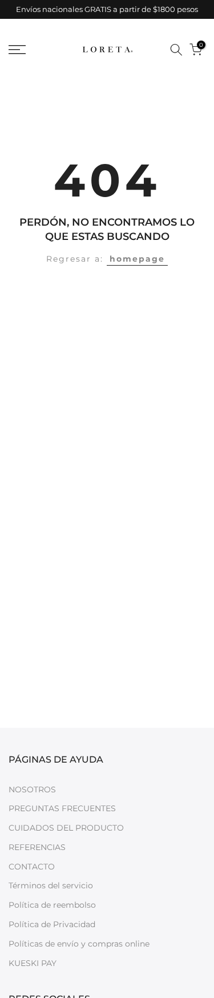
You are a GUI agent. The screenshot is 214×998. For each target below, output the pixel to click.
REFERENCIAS (37, 847)
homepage (137, 259)
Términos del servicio (51, 885)
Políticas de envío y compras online (79, 944)
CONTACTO (32, 866)
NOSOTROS (32, 789)
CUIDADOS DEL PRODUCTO (66, 828)
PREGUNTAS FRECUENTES (62, 808)
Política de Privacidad (52, 924)
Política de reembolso (52, 905)
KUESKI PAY (32, 963)
